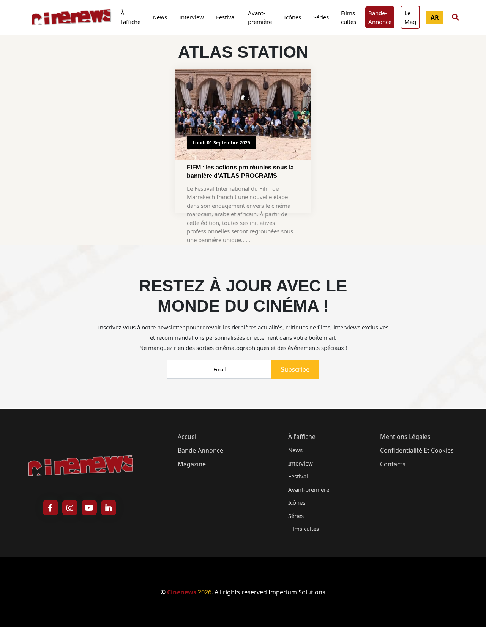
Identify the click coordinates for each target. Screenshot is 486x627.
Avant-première (260, 17)
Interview (191, 17)
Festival (226, 17)
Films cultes (348, 17)
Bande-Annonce (379, 17)
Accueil (188, 436)
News (160, 17)
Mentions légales (405, 436)
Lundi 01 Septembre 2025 (221, 142)
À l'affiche (130, 17)
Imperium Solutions (296, 592)
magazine (192, 464)
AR (435, 17)
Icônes (292, 17)
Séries (321, 17)
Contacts (393, 464)
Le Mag (410, 17)
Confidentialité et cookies (417, 450)
